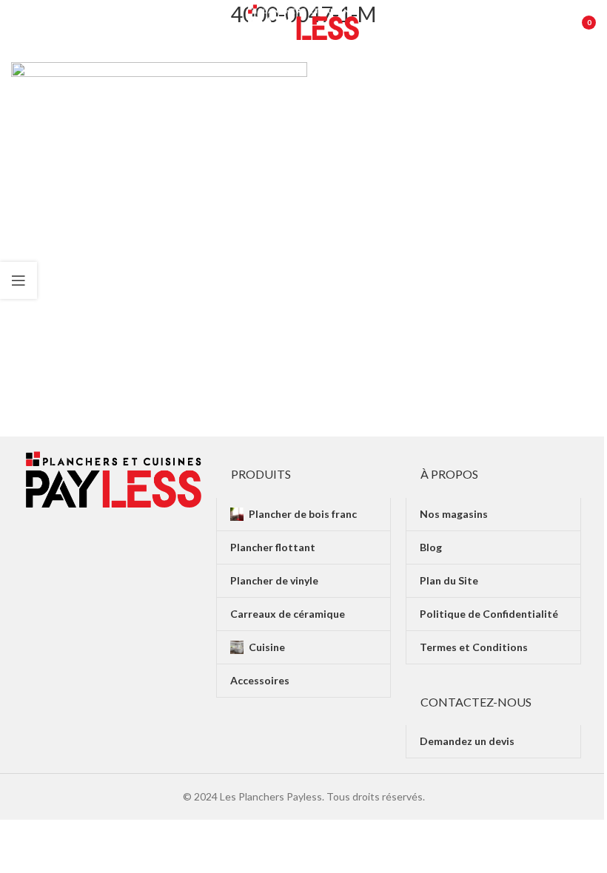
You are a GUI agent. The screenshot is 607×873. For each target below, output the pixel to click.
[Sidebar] (18, 280)
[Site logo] (303, 21)
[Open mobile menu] (18, 22)
